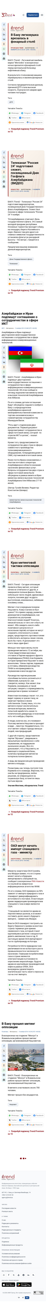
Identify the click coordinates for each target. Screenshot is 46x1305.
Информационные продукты (12, 1245)
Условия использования (11, 1253)
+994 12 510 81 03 (7, 1195)
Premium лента (7, 1211)
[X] (14, 1275)
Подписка (5, 1242)
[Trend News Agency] (8, 1177)
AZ (23, 1297)
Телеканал (13, 264)
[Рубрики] (42, 15)
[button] (4, 25)
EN (19, 1297)
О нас (4, 1220)
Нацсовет (13, 1104)
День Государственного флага (20, 259)
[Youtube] (19, 1275)
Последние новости (9, 1208)
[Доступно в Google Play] (24, 1284)
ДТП (11, 102)
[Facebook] (9, 1275)
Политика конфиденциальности (13, 1257)
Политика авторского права (12, 1260)
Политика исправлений (10, 1233)
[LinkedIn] (28, 1275)
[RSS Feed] (33, 1275)
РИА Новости (38, 881)
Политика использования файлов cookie (16, 1263)
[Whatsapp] (4, 1275)
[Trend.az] (8, 15)
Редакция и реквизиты (10, 1223)
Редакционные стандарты (11, 1230)
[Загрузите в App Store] (8, 1284)
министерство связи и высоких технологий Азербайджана (25, 501)
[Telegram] (23, 1275)
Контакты (5, 1226)
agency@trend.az (7, 1197)
